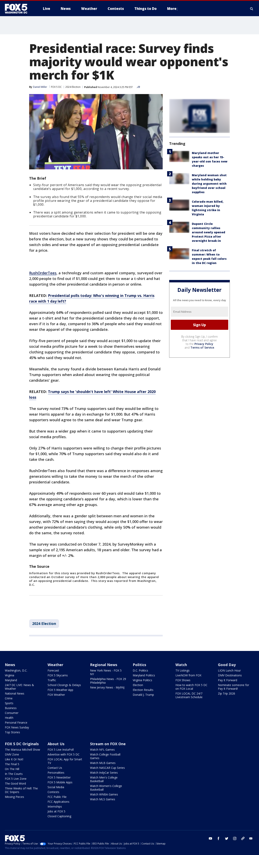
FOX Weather (56, 695)
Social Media (56, 787)
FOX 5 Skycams (58, 675)
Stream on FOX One (108, 743)
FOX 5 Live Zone (16, 779)
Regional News (103, 664)
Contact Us (55, 768)
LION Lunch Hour (229, 670)
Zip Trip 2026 (226, 693)
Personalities (56, 772)
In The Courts (14, 774)
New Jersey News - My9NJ (107, 687)
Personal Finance (16, 722)
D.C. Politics (140, 670)
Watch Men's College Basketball (104, 779)
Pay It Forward (227, 680)
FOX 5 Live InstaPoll (61, 749)
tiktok (243, 838)
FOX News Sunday (17, 727)
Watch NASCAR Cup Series (107, 768)
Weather (55, 664)
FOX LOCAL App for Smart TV (65, 761)
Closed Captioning (59, 816)
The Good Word (15, 783)
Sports (9, 703)
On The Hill (12, 769)
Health (9, 718)
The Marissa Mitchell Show (22, 749)
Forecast (53, 670)
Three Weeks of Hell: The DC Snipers (21, 790)
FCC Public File (57, 797)
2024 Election (73, 87)
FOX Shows (182, 680)
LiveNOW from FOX (188, 675)
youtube (210, 838)
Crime (9, 698)
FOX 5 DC (56, 87)
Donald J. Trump (143, 695)
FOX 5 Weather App (60, 690)
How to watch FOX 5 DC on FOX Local (191, 686)
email (251, 838)
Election (138, 685)
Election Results (143, 690)
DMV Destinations (230, 675)
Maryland (11, 680)
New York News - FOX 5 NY (106, 672)
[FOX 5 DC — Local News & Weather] (18, 9)
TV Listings (182, 670)
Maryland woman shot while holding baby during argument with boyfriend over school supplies (209, 183)
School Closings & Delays (64, 685)
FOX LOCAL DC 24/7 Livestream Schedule (189, 695)
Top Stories (12, 732)
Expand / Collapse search (251, 9)
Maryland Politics (144, 675)
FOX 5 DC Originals (22, 743)
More (171, 8)
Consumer (11, 713)
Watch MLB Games (103, 763)
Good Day (227, 664)
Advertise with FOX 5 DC (64, 754)
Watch (181, 664)
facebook (218, 838)
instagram (234, 838)
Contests (53, 792)
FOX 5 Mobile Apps (60, 782)
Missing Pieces (14, 797)
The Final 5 (12, 764)
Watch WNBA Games (104, 794)
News (10, 664)
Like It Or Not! (14, 759)
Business (11, 708)
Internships (55, 806)
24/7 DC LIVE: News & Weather (19, 686)
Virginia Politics (142, 680)
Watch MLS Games (102, 799)
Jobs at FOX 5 (56, 811)
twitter (226, 838)
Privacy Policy (203, 344)
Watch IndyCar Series (104, 772)
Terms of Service (202, 348)
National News (14, 693)
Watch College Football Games (105, 756)
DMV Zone (12, 754)
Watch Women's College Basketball (106, 787)
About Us (56, 743)
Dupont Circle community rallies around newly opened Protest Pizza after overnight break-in (208, 232)
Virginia (9, 675)
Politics (139, 664)
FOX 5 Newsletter (59, 777)
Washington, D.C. (16, 670)
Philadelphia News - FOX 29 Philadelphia (108, 680)
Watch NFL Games (102, 749)
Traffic (52, 680)
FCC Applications (58, 802)
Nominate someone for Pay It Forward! (233, 686)
